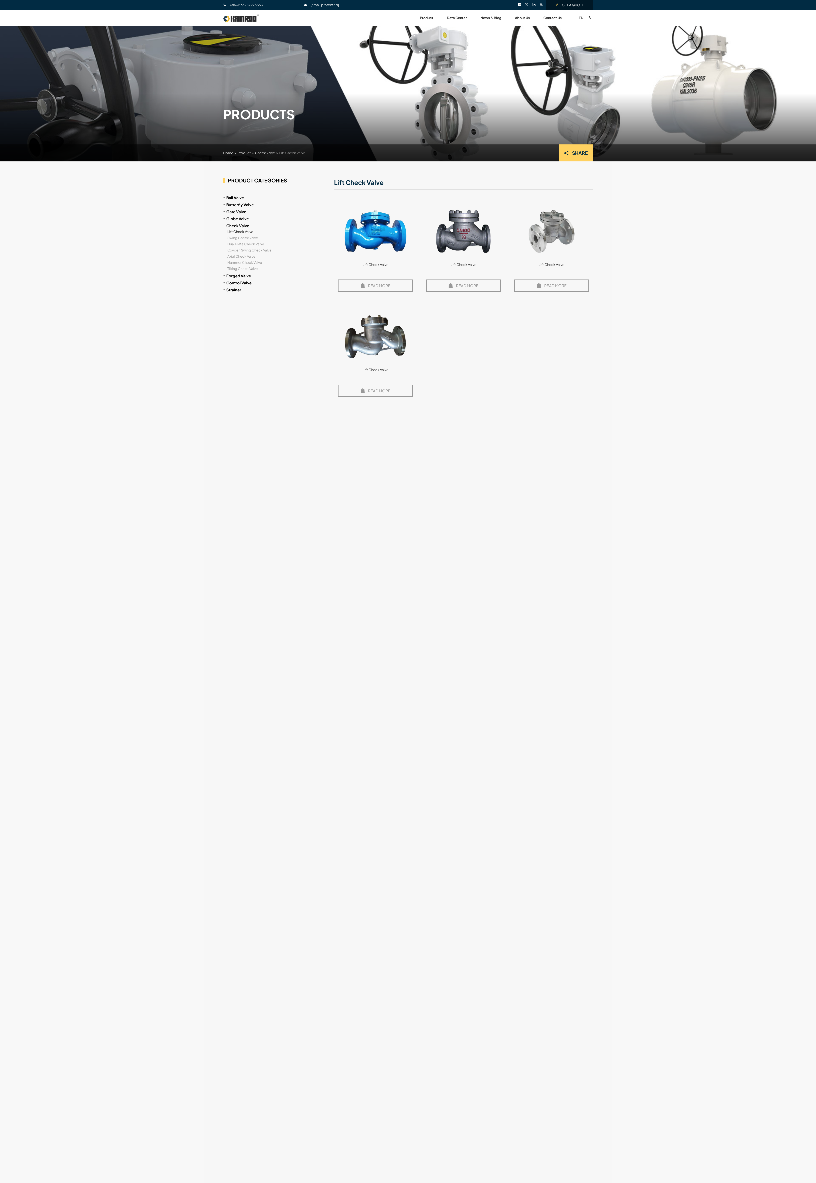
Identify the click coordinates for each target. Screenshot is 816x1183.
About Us (522, 18)
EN (581, 18)
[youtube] (543, 5)
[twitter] (528, 5)
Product (426, 18)
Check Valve (265, 153)
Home (228, 153)
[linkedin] (536, 5)
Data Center (457, 18)
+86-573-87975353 (246, 5)
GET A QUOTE (573, 5)
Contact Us (552, 18)
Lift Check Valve (292, 153)
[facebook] (521, 5)
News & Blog (490, 18)
